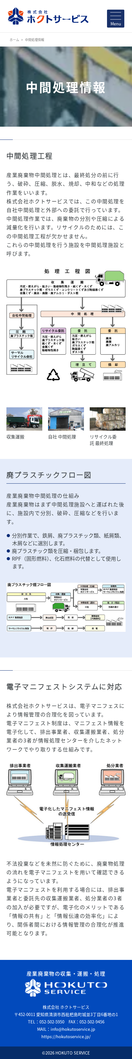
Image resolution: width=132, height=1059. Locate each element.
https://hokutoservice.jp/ (66, 1036)
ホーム (14, 39)
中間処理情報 (34, 39)
